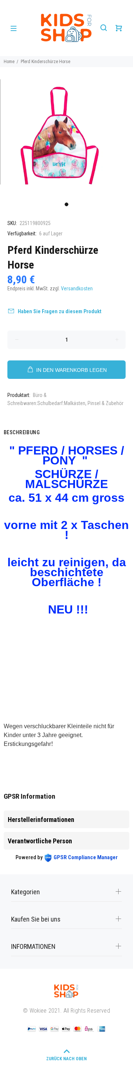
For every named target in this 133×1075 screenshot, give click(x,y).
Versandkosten (77, 288)
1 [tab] (66, 204)
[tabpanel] (66, 138)
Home (9, 61)
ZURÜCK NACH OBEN (66, 1058)
